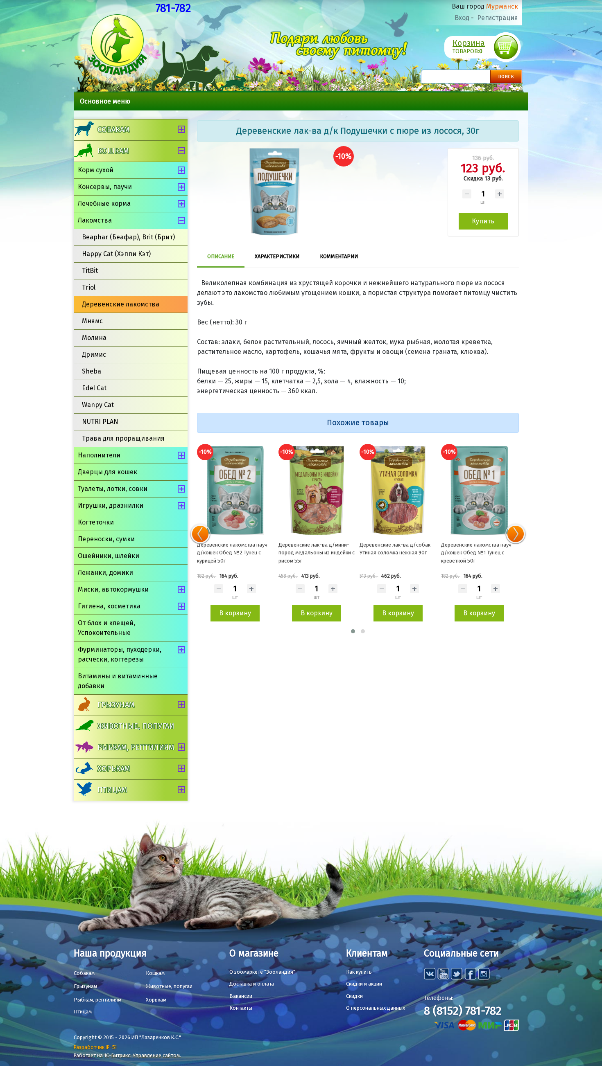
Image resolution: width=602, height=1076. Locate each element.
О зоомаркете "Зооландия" (262, 972)
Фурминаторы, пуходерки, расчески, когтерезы (119, 654)
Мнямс (92, 321)
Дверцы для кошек (107, 472)
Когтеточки (96, 522)
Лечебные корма (104, 203)
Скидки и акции (364, 984)
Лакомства (95, 220)
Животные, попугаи (135, 726)
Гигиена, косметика (109, 606)
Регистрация (497, 18)
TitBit (90, 271)
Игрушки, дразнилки (110, 505)
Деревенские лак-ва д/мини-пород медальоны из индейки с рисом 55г (316, 553)
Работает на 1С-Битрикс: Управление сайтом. (127, 1055)
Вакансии (240, 996)
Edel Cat (94, 388)
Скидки (354, 996)
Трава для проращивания (123, 438)
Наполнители (99, 455)
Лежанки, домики (105, 572)
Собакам (113, 129)
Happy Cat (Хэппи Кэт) (116, 254)
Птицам (112, 790)
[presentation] (200, 533)
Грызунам (115, 704)
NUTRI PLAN (100, 421)
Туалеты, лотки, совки (112, 489)
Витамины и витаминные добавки (118, 681)
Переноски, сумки (106, 539)
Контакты (240, 1008)
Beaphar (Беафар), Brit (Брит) (128, 237)
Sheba (91, 371)
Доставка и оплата (251, 984)
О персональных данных (375, 1008)
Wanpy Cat (98, 405)
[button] (353, 631)
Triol (88, 287)
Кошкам (113, 150)
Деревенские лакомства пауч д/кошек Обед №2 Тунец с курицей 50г (232, 553)
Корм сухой (95, 170)
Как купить (359, 972)
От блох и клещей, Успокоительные (106, 628)
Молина (94, 338)
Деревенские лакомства (120, 304)
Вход (462, 18)
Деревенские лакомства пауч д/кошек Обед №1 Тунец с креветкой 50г (476, 553)
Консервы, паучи (105, 187)
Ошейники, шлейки (108, 556)
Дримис (94, 354)
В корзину (235, 613)
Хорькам (113, 768)
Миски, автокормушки (113, 589)
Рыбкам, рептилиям (135, 747)
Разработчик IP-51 (95, 1047)
